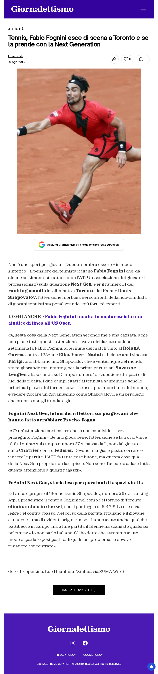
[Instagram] (73, 643)
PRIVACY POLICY (66, 654)
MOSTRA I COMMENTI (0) (79, 590)
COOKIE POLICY (93, 654)
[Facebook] (85, 643)
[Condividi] (114, 59)
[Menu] (143, 9)
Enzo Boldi (15, 56)
